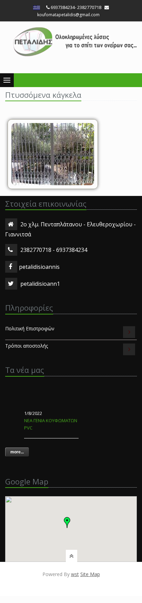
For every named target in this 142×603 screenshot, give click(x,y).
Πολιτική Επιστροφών (29, 328)
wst (75, 574)
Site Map (90, 574)
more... (17, 452)
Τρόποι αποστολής (26, 345)
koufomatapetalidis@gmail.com (68, 15)
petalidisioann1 (40, 284)
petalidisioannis (39, 267)
